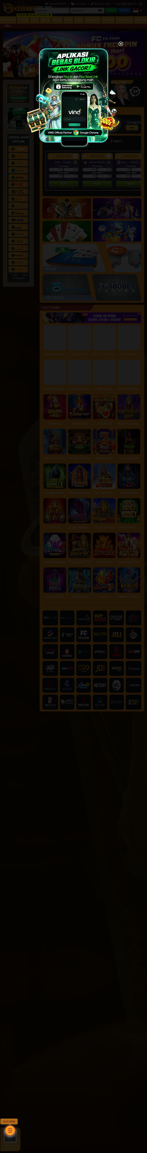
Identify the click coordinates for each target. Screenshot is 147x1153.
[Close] (121, 44)
